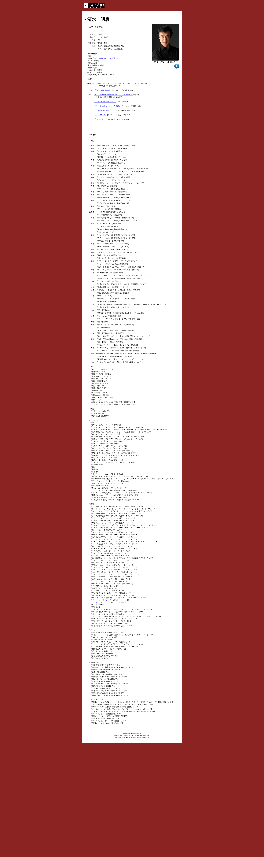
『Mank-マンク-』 (100, 115)
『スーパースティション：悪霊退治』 (108, 106)
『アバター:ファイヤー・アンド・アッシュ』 (109, 83)
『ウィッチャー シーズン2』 (104, 102)
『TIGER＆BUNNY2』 (102, 90)
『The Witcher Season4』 (102, 119)
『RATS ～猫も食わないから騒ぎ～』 (106, 58)
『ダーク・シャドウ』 (98, 602)
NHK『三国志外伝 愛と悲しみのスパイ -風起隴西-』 (113, 95)
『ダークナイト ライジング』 (101, 600)
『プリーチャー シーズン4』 (104, 110)
